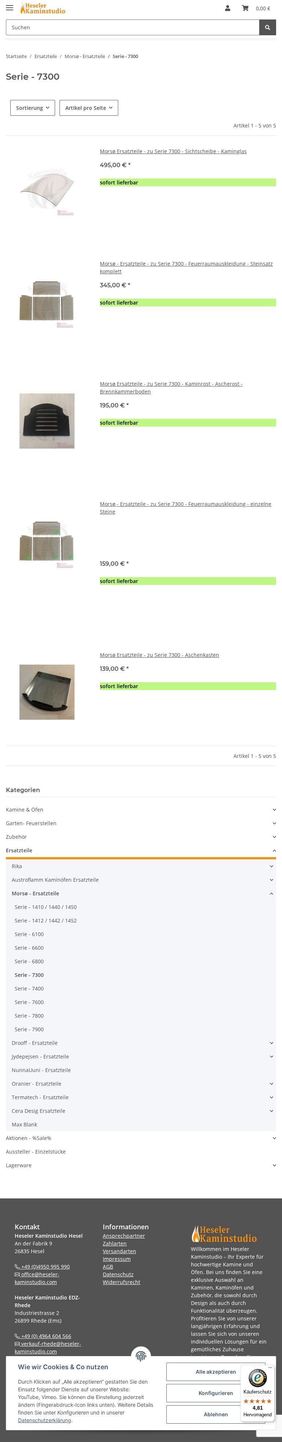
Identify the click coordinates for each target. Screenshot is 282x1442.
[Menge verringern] (105, 206)
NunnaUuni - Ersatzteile (41, 1070)
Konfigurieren (216, 1393)
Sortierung (29, 107)
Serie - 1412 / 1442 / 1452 (46, 920)
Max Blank (24, 1124)
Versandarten (119, 1251)
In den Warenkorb (188, 228)
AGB (108, 1266)
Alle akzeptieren (216, 1372)
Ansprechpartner (124, 1235)
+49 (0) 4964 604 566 (45, 1336)
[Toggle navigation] (9, 4)
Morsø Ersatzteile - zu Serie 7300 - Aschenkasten (159, 654)
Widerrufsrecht (121, 1282)
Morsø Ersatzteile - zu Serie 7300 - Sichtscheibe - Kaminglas (173, 151)
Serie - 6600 (29, 947)
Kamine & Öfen (24, 809)
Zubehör (16, 836)
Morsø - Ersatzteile (35, 893)
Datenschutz (118, 1274)
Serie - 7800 (29, 1015)
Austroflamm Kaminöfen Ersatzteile (55, 879)
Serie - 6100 (29, 934)
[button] (227, 8)
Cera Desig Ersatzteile (38, 1110)
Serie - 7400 (29, 988)
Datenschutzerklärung (44, 1420)
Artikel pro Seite (85, 107)
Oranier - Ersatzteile (36, 1083)
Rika (17, 866)
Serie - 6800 (29, 961)
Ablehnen (216, 1414)
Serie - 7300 (29, 974)
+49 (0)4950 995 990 (45, 1266)
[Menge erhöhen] (270, 206)
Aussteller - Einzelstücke (36, 1151)
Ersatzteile (19, 850)
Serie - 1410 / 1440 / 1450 (46, 906)
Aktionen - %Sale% (28, 1137)
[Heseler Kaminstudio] (42, 8)
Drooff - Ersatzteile (35, 1042)
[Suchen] (267, 27)
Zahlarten (115, 1243)
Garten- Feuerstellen (31, 823)
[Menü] (270, 1369)
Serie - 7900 (29, 1029)
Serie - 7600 (29, 1002)
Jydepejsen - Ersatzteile (40, 1056)
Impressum (117, 1258)
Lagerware (19, 1165)
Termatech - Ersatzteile (40, 1097)
